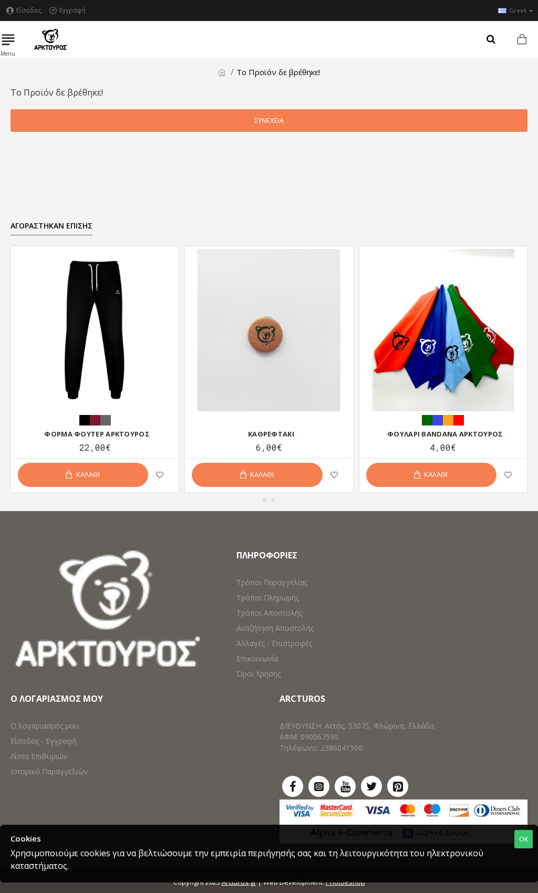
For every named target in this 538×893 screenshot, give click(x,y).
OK (524, 839)
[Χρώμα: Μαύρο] (84, 419)
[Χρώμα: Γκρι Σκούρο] (105, 419)
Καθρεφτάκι (271, 434)
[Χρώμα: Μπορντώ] (95, 419)
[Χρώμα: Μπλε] (437, 419)
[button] (265, 500)
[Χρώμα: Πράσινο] (427, 419)
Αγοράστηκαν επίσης (51, 226)
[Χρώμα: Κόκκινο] (458, 419)
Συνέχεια (269, 120)
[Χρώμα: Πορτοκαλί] (448, 419)
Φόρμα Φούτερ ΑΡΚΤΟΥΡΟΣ (97, 434)
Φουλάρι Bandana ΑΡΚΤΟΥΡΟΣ (445, 434)
